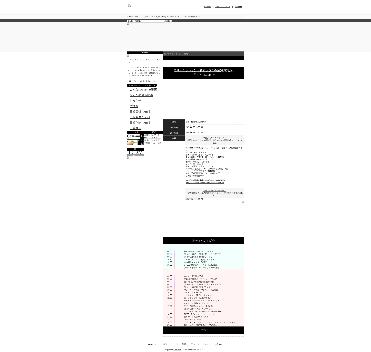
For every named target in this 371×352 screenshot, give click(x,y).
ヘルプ (208, 344)
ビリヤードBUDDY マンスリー (197, 317)
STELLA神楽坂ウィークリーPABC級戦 (200, 265)
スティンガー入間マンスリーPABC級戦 (201, 325)
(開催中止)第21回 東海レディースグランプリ (203, 254)
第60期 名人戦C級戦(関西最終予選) (199, 282)
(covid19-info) (209, 75)
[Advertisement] (145, 177)
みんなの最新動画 (141, 95)
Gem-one (238, 7)
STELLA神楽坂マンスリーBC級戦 (198, 306)
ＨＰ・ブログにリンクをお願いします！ (142, 81)
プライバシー (195, 344)
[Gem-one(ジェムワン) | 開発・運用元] (135, 139)
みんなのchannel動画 (143, 89)
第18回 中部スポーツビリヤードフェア (200, 251)
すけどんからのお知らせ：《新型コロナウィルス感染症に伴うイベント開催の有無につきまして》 (214, 140)
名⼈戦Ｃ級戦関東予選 (193, 276)
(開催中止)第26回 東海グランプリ (198, 257)
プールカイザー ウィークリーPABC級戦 (201, 268)
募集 (185, 54)
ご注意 (134, 106)
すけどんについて (222, 7)
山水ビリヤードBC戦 (193, 292)
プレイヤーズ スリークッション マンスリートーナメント (209, 322)
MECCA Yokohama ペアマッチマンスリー (202, 301)
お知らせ (135, 100)
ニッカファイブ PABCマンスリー (199, 298)
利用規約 (183, 344)
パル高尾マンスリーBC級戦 (195, 262)
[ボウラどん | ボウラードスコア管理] (135, 145)
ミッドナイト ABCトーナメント (197, 295)
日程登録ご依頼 (140, 111)
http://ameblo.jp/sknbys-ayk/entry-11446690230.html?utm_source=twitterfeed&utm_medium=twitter (208, 181)
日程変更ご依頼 (140, 117)
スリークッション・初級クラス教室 (197, 70)
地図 (146, 73)
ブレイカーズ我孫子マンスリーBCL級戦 (201, 290)
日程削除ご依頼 (140, 122)
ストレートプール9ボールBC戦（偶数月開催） (203, 311)
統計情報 (207, 7)
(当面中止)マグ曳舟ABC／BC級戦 (198, 309)
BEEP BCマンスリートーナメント (199, 314)
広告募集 (135, 128)
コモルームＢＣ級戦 (192, 320)
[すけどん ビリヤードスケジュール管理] (128, 24)
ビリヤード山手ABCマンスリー (197, 303)
